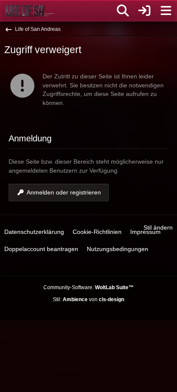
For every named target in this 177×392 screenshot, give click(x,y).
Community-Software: (88, 287)
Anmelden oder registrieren (64, 192)
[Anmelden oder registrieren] (144, 10)
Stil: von (88, 299)
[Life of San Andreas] (30, 10)
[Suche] (122, 10)
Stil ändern (158, 227)
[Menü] (165, 10)
